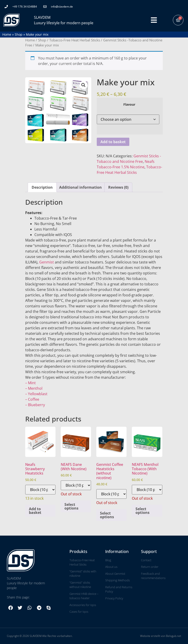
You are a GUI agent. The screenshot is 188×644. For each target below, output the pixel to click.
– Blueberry (35, 404)
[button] (83, 85)
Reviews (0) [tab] (118, 187)
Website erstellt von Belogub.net (160, 636)
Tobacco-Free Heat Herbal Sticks (74, 40)
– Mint (30, 382)
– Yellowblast (36, 393)
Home (6, 34)
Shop (18, 34)
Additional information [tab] (80, 187)
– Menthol (33, 388)
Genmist (46, 262)
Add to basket (113, 141)
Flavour (129, 104)
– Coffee (32, 399)
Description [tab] (42, 187)
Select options (71, 506)
